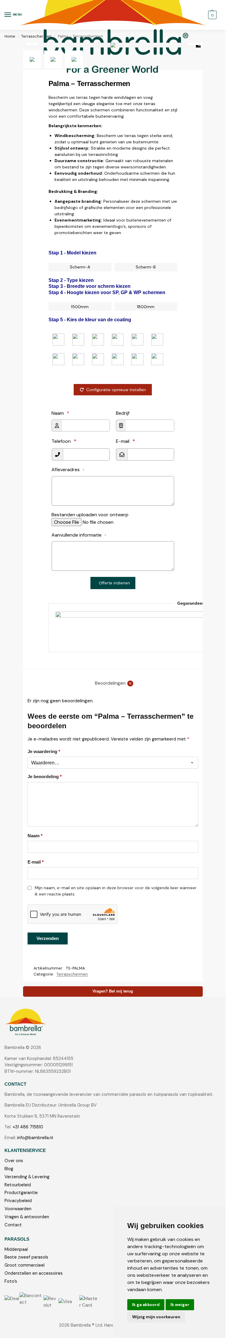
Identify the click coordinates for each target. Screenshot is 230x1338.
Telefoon (61, 441)
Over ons (13, 1161)
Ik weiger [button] (179, 1304)
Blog (8, 1169)
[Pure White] (118, 359)
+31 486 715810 (28, 1127)
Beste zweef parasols (26, 1257)
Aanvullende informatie (79, 535)
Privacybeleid (18, 1201)
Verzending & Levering (26, 1177)
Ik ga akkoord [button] (146, 1304)
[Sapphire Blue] (118, 339)
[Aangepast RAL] (157, 359)
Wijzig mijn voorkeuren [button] (156, 1316)
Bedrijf (122, 413)
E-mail (122, 441)
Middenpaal (16, 1249)
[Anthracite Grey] (157, 339)
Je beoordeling (45, 776)
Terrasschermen (72, 974)
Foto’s (10, 1281)
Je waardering (44, 751)
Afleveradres (68, 470)
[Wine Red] (98, 339)
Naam (60, 413)
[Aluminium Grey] (98, 359)
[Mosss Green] (137, 339)
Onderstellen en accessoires (33, 1273)
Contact (13, 1225)
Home (9, 36)
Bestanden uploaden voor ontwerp (90, 514)
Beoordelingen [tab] (113, 683)
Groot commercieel (24, 1265)
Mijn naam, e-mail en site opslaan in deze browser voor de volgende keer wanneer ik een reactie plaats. (115, 891)
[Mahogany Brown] (58, 359)
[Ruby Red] (78, 339)
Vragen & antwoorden (26, 1217)
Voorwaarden (17, 1209)
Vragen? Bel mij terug (113, 991)
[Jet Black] (78, 359)
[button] (211, 15)
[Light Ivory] (58, 339)
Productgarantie (21, 1193)
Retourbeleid (17, 1185)
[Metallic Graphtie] (137, 359)
